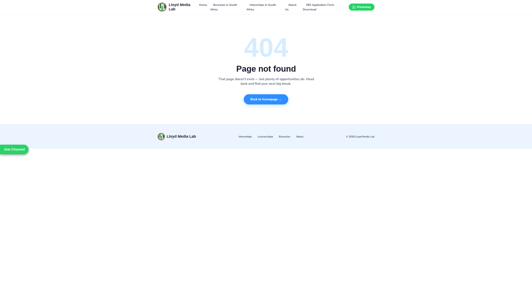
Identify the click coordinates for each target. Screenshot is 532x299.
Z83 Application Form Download (318, 7)
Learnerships (265, 136)
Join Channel (14, 149)
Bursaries (284, 136)
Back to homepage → (266, 99)
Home (203, 5)
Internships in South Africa (261, 7)
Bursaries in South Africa (223, 7)
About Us (290, 7)
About (299, 136)
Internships (245, 136)
